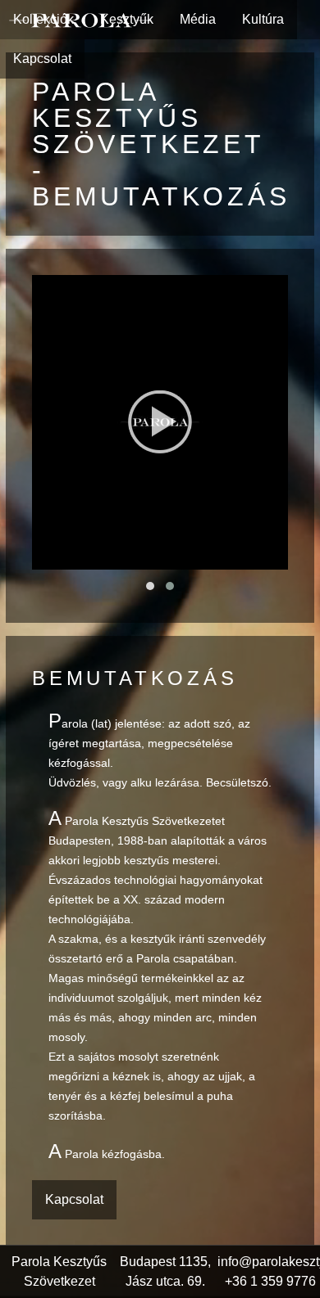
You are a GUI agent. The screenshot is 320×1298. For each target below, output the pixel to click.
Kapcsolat (42, 58)
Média (198, 19)
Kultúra (263, 19)
